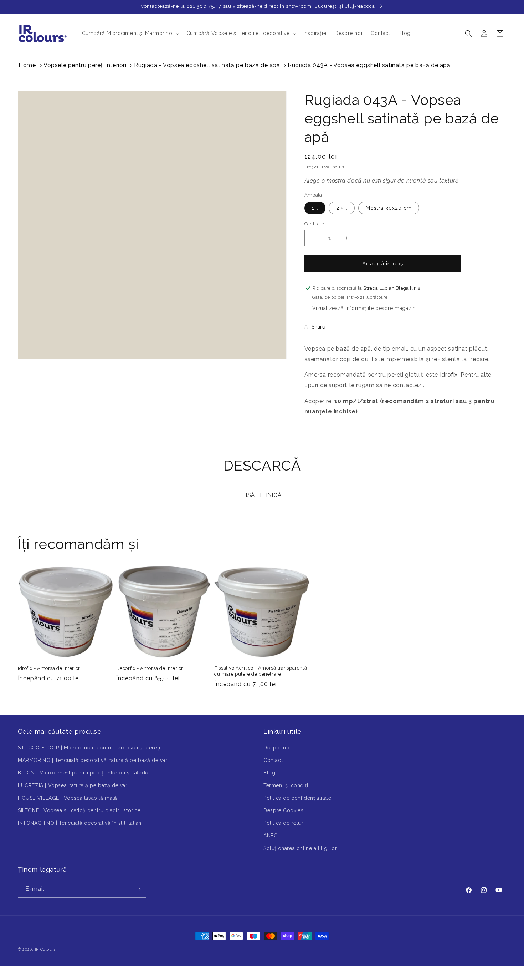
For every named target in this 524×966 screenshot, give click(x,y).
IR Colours (45, 949)
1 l (315, 208)
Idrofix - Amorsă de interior (49, 668)
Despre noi (277, 748)
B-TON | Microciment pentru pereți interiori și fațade (83, 773)
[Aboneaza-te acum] (138, 889)
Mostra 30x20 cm (389, 208)
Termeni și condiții (286, 785)
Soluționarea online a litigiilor (300, 848)
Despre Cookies (283, 810)
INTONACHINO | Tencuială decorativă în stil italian (80, 823)
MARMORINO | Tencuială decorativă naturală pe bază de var (93, 760)
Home (27, 65)
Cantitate (314, 224)
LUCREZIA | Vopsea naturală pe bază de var (73, 785)
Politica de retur (283, 823)
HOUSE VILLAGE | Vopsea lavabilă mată (67, 798)
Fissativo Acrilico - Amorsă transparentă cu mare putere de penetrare (260, 671)
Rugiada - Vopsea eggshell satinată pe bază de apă (207, 65)
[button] (130, 33)
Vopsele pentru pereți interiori (85, 65)
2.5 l (341, 208)
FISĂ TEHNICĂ (262, 495)
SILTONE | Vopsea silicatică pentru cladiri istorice (79, 810)
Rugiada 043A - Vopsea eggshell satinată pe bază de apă (369, 65)
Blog (269, 773)
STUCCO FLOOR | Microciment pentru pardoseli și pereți (89, 748)
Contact (273, 760)
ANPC (270, 836)
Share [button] (318, 327)
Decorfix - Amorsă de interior (149, 668)
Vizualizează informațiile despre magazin (364, 308)
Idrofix (449, 374)
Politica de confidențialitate (297, 798)
